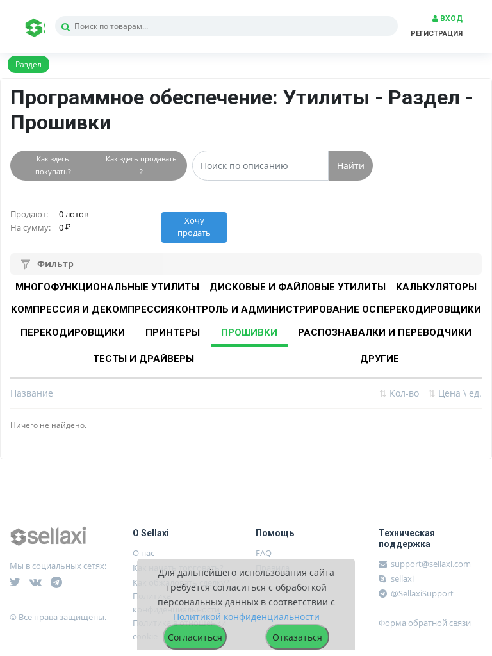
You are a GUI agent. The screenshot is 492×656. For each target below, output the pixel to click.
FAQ (264, 553)
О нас (143, 553)
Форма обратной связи (425, 622)
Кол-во (399, 393)
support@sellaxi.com (431, 564)
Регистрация (437, 33)
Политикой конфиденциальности (246, 617)
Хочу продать (194, 226)
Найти (351, 166)
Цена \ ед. (455, 393)
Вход (450, 18)
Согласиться (195, 637)
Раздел (28, 64)
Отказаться (297, 637)
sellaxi (401, 578)
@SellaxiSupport (421, 593)
